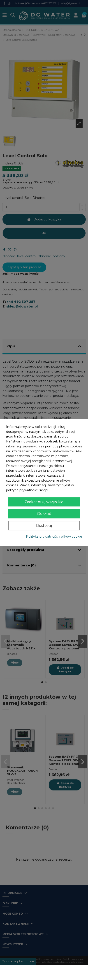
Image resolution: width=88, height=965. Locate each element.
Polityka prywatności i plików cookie (54, 536)
